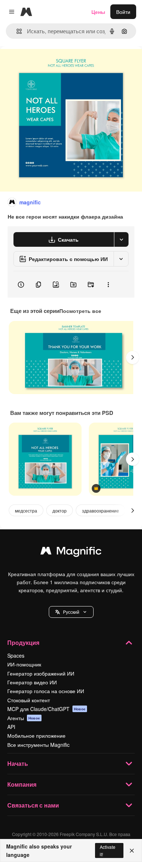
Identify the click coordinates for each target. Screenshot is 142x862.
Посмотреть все (80, 310)
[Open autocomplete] (16, 31)
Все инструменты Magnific (38, 744)
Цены (98, 11)
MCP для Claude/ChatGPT (46, 708)
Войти (123, 11)
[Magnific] (71, 552)
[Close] (132, 850)
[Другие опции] (108, 284)
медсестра (26, 510)
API (11, 726)
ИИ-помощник (24, 664)
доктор (59, 510)
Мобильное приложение (36, 735)
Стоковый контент (28, 700)
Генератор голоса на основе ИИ (45, 691)
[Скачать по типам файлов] (121, 239)
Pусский (71, 612)
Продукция (23, 642)
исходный (48, 63)
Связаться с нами (33, 805)
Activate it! (107, 850)
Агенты (23, 718)
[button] (71, 612)
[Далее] (132, 357)
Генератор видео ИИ (32, 682)
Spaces (15, 655)
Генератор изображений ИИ (40, 673)
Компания (21, 784)
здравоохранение (100, 510)
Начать (17, 763)
